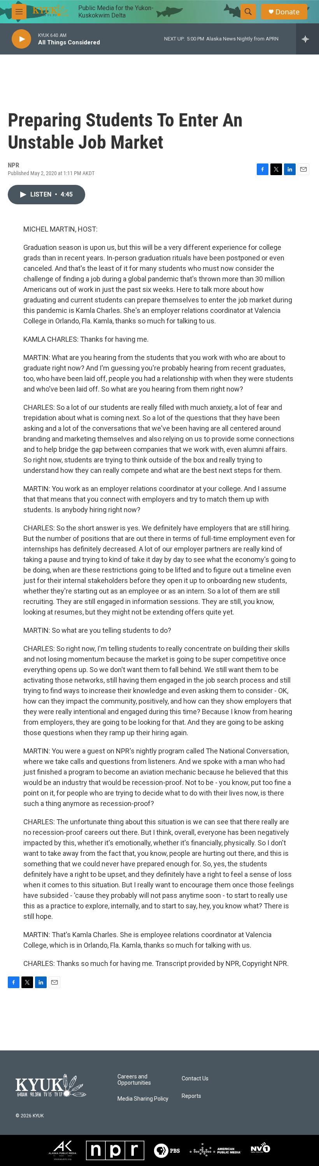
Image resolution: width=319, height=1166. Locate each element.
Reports (191, 1096)
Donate (287, 12)
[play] (21, 39)
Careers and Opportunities (134, 1080)
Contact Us (195, 1079)
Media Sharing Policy (142, 1099)
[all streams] (307, 38)
